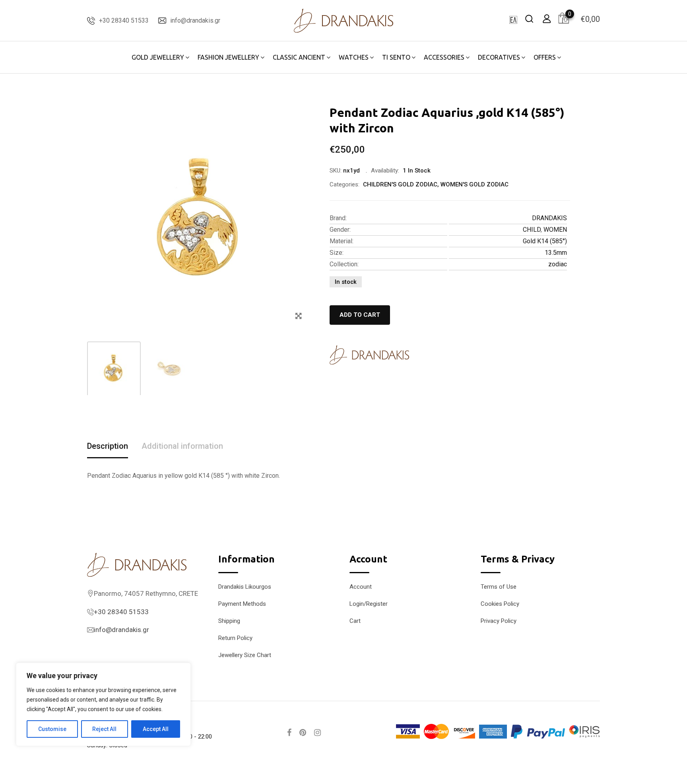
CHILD (532, 229)
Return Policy (235, 638)
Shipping (229, 620)
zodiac (557, 264)
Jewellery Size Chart (244, 655)
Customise (52, 729)
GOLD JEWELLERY (158, 57)
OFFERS (545, 57)
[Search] (529, 18)
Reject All (104, 729)
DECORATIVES (499, 57)
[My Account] (546, 18)
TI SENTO (396, 57)
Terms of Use (498, 586)
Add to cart (360, 314)
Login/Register (368, 603)
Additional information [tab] (182, 446)
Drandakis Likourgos (244, 586)
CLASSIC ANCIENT (299, 57)
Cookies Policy (500, 603)
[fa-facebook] (289, 732)
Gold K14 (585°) (545, 241)
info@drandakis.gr (195, 20)
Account (360, 586)
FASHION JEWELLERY (228, 57)
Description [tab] (107, 446)
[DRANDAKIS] (369, 355)
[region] (103, 704)
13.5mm (556, 252)
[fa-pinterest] (302, 732)
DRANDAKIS (549, 218)
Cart (355, 620)
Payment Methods (242, 603)
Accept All (156, 729)
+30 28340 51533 (124, 20)
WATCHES (354, 57)
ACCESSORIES (444, 57)
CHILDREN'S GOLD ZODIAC (400, 184)
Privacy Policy (498, 620)
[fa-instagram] (317, 732)
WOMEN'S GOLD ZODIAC (474, 184)
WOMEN (555, 229)
